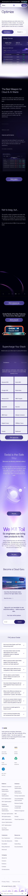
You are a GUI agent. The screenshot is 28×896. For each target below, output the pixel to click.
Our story (14, 556)
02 (12, 295)
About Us (4, 859)
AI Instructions (5, 871)
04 (19, 295)
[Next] (25, 296)
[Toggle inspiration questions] (2, 893)
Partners (4, 865)
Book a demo (14, 179)
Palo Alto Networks (7, 842)
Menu (3, 5)
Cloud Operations (19, 821)
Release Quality (19, 805)
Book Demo (7, 32)
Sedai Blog (17, 845)
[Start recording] (22, 893)
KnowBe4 (4, 845)
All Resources (18, 840)
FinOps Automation (20, 797)
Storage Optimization (7, 815)
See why (14, 515)
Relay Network (6, 848)
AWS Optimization (7, 821)
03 (15, 295)
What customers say (14, 304)
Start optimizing (14, 439)
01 (9, 295)
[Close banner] (26, 1)
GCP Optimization (6, 827)
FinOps (16, 818)
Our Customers (6, 840)
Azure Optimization (7, 824)
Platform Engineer (19, 812)
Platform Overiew (6, 788)
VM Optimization (6, 818)
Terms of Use (16, 883)
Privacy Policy (5, 883)
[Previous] (3, 296)
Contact (4, 868)
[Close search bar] (25, 893)
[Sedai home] (14, 5)
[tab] (6, 362)
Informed (4, 851)
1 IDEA (16, 842)
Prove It (19, 32)
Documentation (19, 848)
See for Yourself (14, 321)
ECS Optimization (6, 800)
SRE (16, 815)
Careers (4, 862)
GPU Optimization (6, 803)
